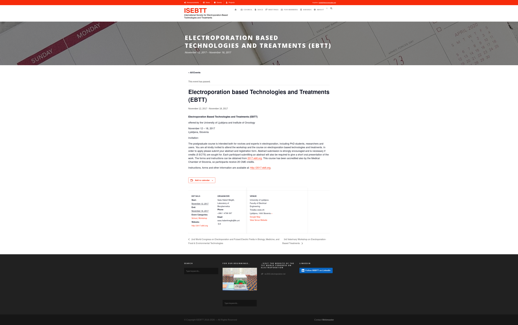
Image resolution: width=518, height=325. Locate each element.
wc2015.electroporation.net (274, 274)
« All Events (194, 72)
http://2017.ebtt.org (260, 167)
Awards (307, 9)
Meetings (273, 9)
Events (219, 3)
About (320, 9)
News (207, 3)
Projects (231, 3)
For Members (291, 9)
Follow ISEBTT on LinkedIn (317, 270)
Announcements (193, 3)
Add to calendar (202, 180)
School (194, 218)
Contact (324, 320)
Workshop (202, 218)
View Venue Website (258, 220)
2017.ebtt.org (255, 158)
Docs (260, 9)
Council (248, 9)
